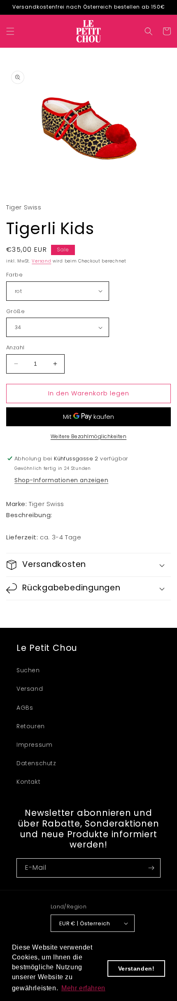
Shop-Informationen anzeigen (61, 480)
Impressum (34, 745)
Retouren (30, 726)
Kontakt (28, 782)
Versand (41, 261)
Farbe (14, 275)
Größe (15, 311)
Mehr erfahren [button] (83, 988)
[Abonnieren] (151, 868)
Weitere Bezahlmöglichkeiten (89, 436)
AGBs (24, 708)
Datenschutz (36, 763)
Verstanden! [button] (136, 968)
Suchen (28, 670)
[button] (10, 31)
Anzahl (15, 347)
